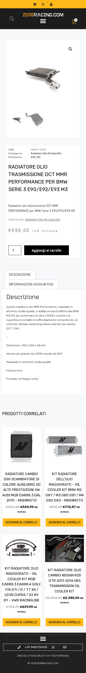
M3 (38, 157)
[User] (51, 4)
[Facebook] (35, 4)
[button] (43, 21)
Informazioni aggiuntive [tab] (31, 284)
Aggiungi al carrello (46, 250)
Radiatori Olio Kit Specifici (46, 153)
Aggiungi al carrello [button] (21, 522)
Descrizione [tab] (20, 274)
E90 (33, 157)
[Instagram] (43, 4)
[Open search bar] (12, 19)
